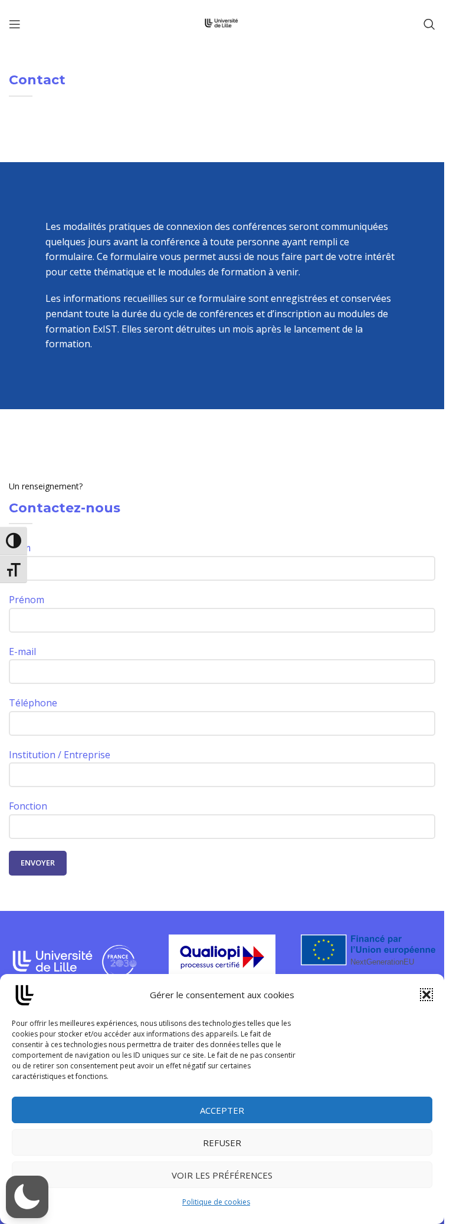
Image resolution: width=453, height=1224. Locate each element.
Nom (20, 547)
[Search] (429, 24)
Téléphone (33, 702)
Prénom (26, 599)
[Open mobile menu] (15, 24)
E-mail (22, 651)
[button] (426, 995)
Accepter (222, 1110)
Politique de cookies (216, 1202)
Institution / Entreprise (59, 754)
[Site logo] (222, 23)
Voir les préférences (222, 1175)
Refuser (222, 1143)
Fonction (28, 805)
